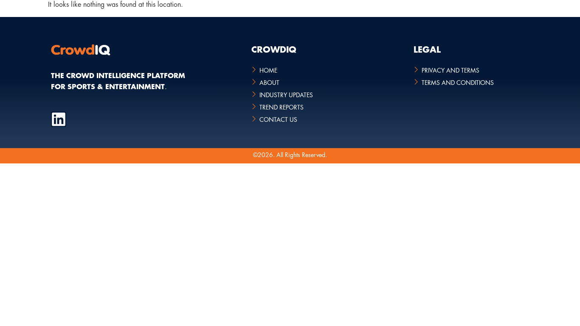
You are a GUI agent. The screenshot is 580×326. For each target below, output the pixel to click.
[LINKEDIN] (58, 119)
